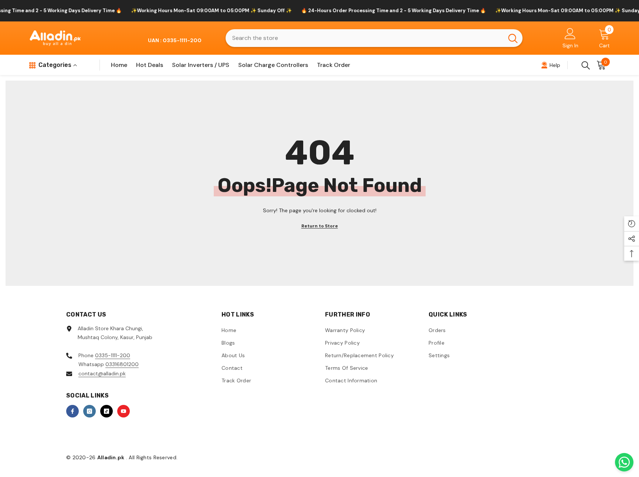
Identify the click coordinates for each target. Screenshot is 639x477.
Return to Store (319, 226)
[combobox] (364, 38)
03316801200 (122, 364)
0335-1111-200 (112, 355)
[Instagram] (89, 411)
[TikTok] (106, 411)
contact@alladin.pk (102, 373)
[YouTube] (123, 411)
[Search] (374, 38)
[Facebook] (72, 411)
